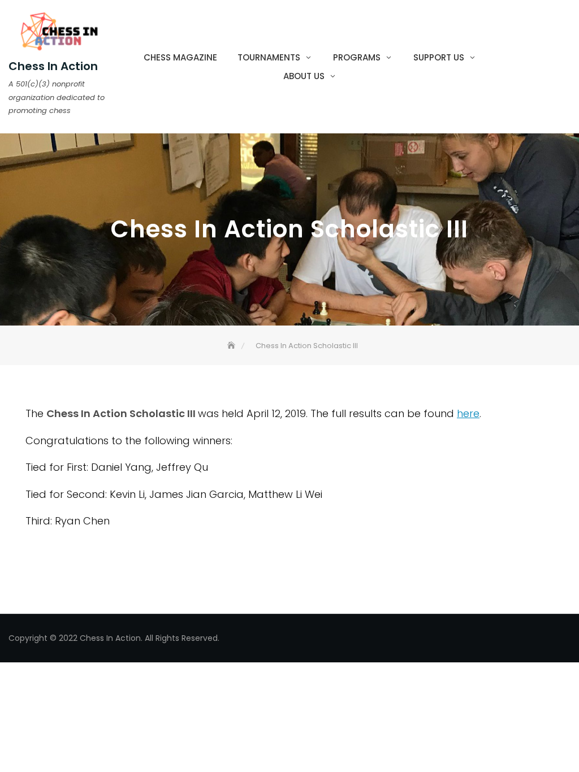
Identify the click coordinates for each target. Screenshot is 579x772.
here (468, 413)
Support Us (438, 57)
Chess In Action (53, 66)
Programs (357, 57)
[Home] (232, 345)
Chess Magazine (180, 57)
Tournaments (268, 57)
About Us (304, 76)
